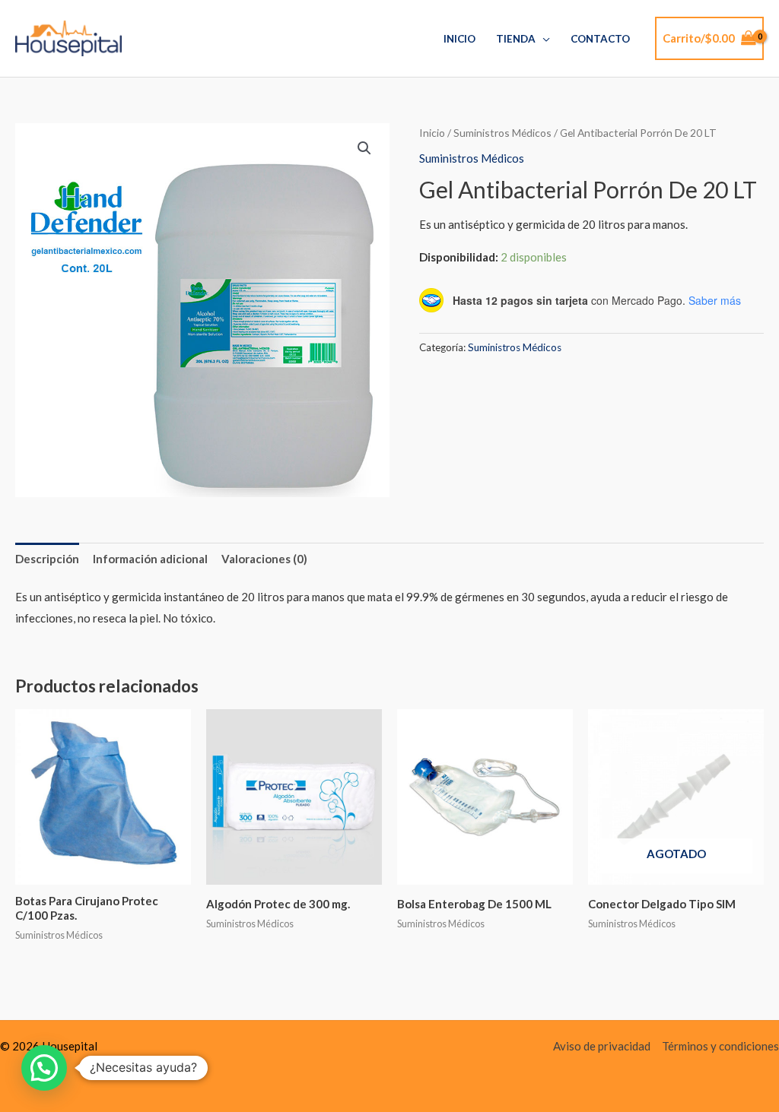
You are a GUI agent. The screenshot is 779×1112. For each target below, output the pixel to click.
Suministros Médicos (502, 132)
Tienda (516, 39)
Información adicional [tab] (150, 559)
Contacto (600, 39)
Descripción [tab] (47, 559)
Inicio (459, 39)
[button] (364, 148)
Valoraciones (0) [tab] (264, 559)
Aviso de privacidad (601, 1046)
